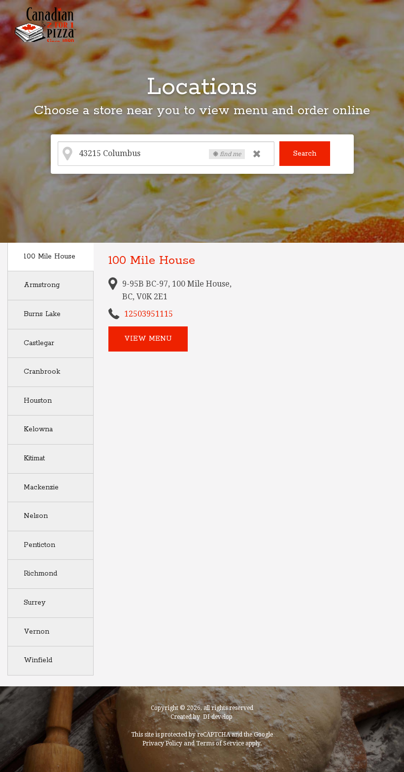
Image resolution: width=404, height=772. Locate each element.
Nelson (36, 516)
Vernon (36, 631)
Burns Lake (42, 314)
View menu (148, 338)
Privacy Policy (162, 743)
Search (304, 153)
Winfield (38, 660)
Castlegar (39, 343)
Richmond (40, 573)
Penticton (39, 545)
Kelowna (38, 429)
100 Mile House (49, 256)
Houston (38, 400)
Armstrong (42, 285)
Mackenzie (41, 487)
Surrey (34, 602)
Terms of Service (220, 743)
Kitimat (34, 458)
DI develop (218, 716)
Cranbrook (42, 371)
